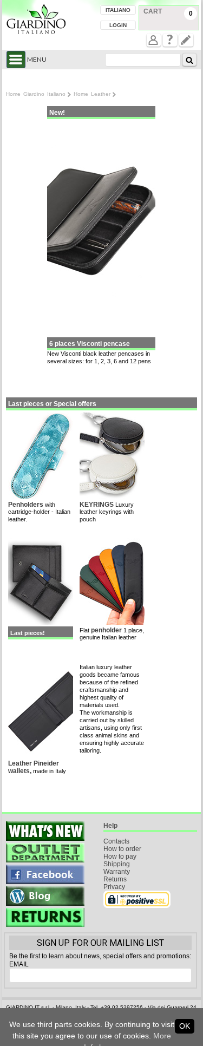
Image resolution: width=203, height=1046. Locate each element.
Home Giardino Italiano (36, 94)
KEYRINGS (97, 504)
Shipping (116, 864)
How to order (122, 849)
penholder (106, 630)
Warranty (116, 871)
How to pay (119, 856)
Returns (115, 879)
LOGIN (118, 25)
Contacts (116, 841)
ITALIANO (118, 10)
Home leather (92, 94)
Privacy (114, 887)
